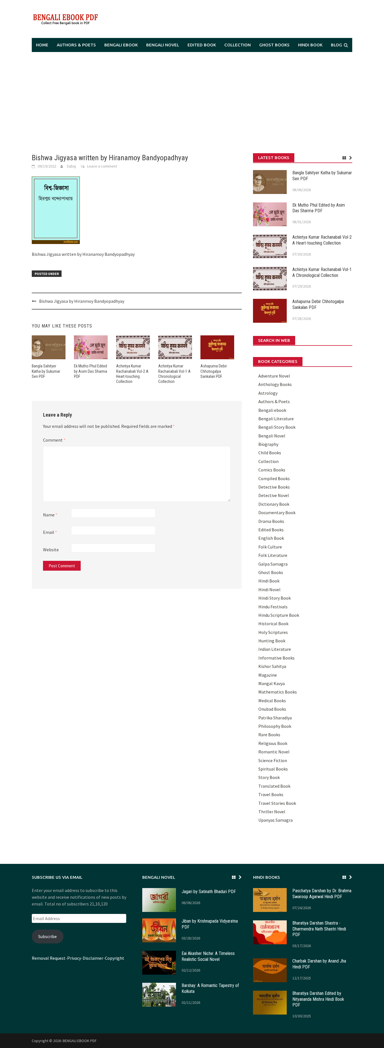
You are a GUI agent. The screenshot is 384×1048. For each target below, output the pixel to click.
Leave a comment (102, 166)
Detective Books (274, 487)
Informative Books (276, 658)
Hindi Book (310, 44)
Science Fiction (272, 760)
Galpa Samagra (273, 564)
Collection (237, 44)
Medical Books (272, 700)
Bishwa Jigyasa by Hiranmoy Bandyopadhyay (81, 301)
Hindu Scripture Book (278, 615)
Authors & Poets (76, 44)
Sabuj (71, 166)
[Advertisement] (192, 102)
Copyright (114, 958)
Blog (336, 44)
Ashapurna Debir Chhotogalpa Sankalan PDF (213, 371)
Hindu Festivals (273, 606)
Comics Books (271, 470)
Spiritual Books (273, 769)
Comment (54, 440)
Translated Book (274, 786)
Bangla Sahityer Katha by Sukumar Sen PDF (46, 371)
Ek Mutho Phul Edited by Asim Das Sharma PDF (90, 371)
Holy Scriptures (273, 632)
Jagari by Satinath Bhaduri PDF (209, 891)
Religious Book (272, 743)
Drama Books (271, 521)
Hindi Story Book (274, 598)
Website (51, 549)
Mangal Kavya (271, 683)
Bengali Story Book (276, 427)
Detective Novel (273, 495)
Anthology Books (275, 384)
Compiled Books (274, 478)
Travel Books (270, 794)
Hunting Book (271, 640)
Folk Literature (272, 555)
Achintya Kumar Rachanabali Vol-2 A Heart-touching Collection (322, 240)
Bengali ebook (121, 44)
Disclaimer (93, 958)
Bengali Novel (162, 44)
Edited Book (202, 44)
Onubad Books (272, 709)
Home (42, 44)
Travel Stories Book (277, 803)
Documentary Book (276, 512)
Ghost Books (274, 44)
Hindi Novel (269, 589)
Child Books (269, 452)
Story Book (269, 777)
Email (50, 532)
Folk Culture (270, 547)
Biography (268, 444)
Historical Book (273, 623)
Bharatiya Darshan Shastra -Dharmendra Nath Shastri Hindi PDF (319, 929)
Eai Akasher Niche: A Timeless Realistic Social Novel (208, 956)
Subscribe (47, 936)
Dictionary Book (273, 504)
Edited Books (271, 529)
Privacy (74, 958)
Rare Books (269, 734)
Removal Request (48, 958)
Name (50, 515)
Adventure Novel (274, 376)
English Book (271, 538)
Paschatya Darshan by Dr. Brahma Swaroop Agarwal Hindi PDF (321, 893)
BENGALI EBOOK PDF (80, 1040)
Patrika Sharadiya (275, 717)
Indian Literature (274, 649)
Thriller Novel (271, 811)
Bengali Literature (276, 418)
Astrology (267, 393)
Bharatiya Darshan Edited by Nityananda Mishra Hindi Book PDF (318, 999)
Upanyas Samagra (275, 820)
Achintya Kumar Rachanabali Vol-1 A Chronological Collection (322, 272)
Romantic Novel (274, 752)
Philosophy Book (274, 726)
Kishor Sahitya (272, 666)
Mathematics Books (277, 692)
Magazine (267, 675)
